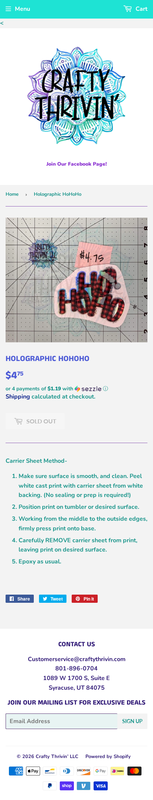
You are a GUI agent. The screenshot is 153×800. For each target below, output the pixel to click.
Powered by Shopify (108, 756)
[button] (76, 388)
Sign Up (132, 721)
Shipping (18, 397)
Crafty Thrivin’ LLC (57, 756)
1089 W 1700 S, (66, 678)
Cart (140, 9)
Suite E (99, 678)
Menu (22, 9)
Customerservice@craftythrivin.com (77, 659)
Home (12, 194)
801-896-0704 (76, 668)
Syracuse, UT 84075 (77, 688)
